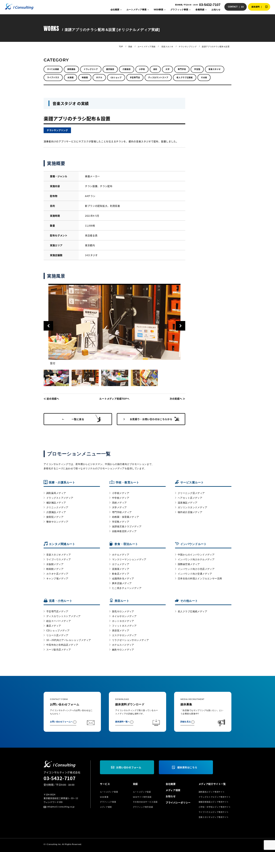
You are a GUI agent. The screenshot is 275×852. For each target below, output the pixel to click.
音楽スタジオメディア (58, 554)
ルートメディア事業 (137, 9)
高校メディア (119, 502)
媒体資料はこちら (187, 767)
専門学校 (182, 69)
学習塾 (197, 69)
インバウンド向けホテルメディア (196, 559)
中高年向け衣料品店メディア (62, 644)
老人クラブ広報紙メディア (192, 611)
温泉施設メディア (187, 502)
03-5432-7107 (59, 778)
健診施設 (110, 69)
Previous (48, 326)
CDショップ (116, 77)
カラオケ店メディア (57, 573)
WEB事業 (158, 9)
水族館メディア (54, 564)
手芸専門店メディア (57, 611)
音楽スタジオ (167, 46)
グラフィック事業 (179, 9)
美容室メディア (120, 630)
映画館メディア (54, 569)
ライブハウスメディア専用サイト (214, 812)
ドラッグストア (91, 69)
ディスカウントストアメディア (63, 616)
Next (180, 326)
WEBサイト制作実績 (142, 797)
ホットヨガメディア (123, 621)
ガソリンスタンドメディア (192, 507)
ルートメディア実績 (146, 46)
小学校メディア (120, 493)
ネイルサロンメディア (124, 616)
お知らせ (216, 9)
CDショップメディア (58, 630)
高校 (155, 69)
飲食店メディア (120, 573)
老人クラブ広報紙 (184, 77)
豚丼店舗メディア (122, 583)
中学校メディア (120, 497)
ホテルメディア (120, 554)
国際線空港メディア (189, 564)
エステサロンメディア (124, 635)
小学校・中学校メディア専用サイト (215, 807)
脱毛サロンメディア (123, 611)
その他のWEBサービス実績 (145, 802)
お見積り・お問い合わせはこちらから (151, 419)
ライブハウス (53, 77)
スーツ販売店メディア (58, 649)
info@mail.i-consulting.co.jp (60, 806)
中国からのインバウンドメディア (196, 554)
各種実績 (199, 9)
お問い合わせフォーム (128, 767)
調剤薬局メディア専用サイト (212, 792)
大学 (167, 69)
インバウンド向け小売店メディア (196, 569)
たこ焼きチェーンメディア (126, 588)
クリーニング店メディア (191, 493)
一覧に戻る (78, 419)
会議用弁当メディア (123, 578)
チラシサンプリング (188, 46)
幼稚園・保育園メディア (125, 517)
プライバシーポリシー (178, 802)
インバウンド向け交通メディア (195, 573)
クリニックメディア (57, 507)
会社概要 (114, 9)
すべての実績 (53, 69)
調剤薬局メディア (56, 493)
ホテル (99, 77)
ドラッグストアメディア (59, 497)
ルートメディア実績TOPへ (114, 398)
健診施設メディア (56, 502)
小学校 (142, 69)
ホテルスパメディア (123, 644)
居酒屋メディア (120, 569)
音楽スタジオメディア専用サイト (214, 817)
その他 (204, 77)
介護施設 (127, 69)
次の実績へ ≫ (177, 398)
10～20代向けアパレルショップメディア (68, 640)
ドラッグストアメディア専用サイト (215, 797)
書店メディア (53, 625)
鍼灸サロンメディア (123, 649)
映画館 (85, 77)
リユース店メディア (57, 635)
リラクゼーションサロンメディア (130, 640)
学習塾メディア (120, 521)
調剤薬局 (71, 69)
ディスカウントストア (158, 77)
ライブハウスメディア (58, 559)
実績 (130, 46)
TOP (121, 46)
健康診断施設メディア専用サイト (214, 802)
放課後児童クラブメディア (126, 526)
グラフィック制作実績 (143, 807)
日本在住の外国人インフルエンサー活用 (200, 578)
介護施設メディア (56, 512)
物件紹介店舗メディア (190, 512)
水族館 (70, 77)
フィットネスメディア (124, 625)
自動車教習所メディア (124, 531)
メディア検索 (106, 807)
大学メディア (119, 507)
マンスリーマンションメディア (129, 559)
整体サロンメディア (57, 521)
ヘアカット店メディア (190, 497)
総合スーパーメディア (58, 621)
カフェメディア (120, 564)
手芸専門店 (135, 77)
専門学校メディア (122, 512)
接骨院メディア (54, 517)
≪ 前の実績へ (51, 398)
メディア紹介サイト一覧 (212, 784)
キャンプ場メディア (57, 578)
